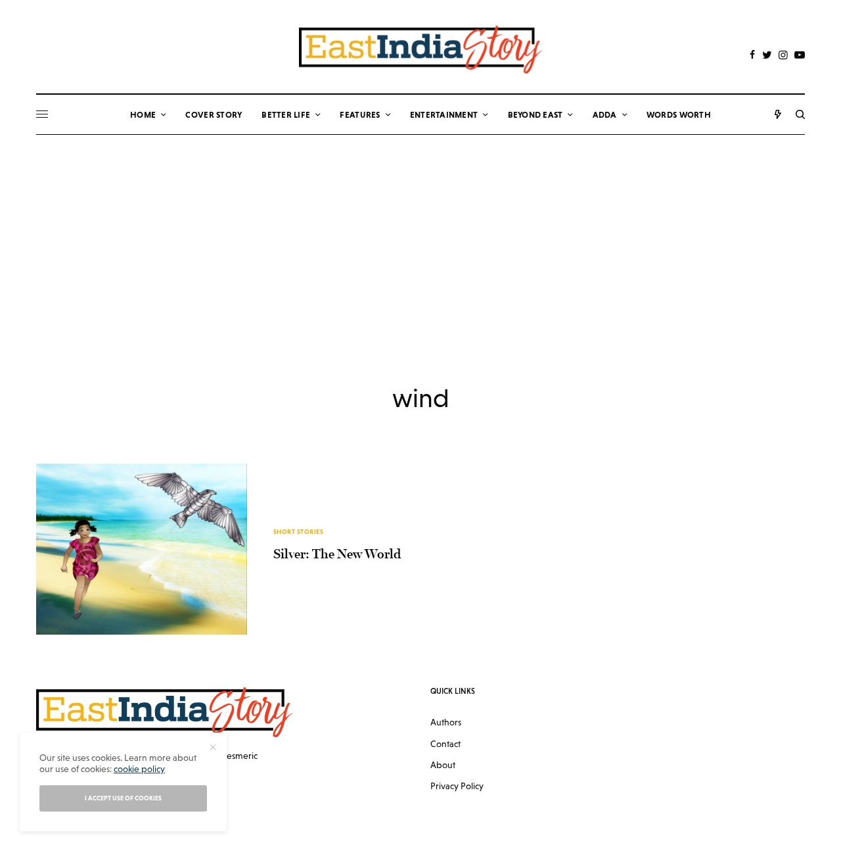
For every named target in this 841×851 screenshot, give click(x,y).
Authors (445, 722)
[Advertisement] (420, 233)
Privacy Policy (457, 786)
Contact (445, 744)
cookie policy (139, 769)
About (442, 765)
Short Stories (298, 531)
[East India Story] (420, 50)
